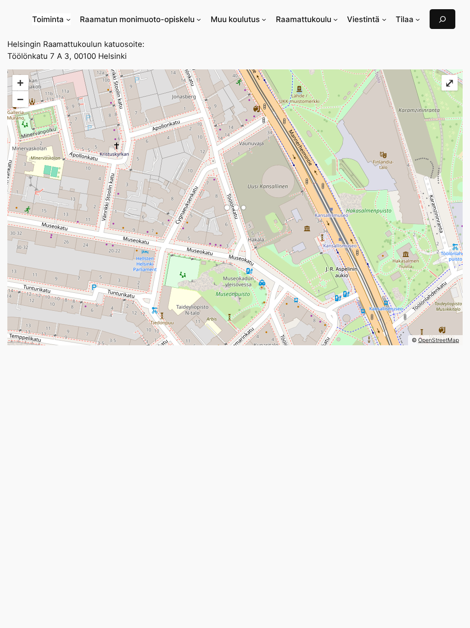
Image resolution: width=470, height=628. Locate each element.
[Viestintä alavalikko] (384, 19)
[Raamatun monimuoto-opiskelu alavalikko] (198, 19)
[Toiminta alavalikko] (68, 19)
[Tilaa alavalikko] (417, 19)
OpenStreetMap (438, 340)
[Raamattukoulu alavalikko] (335, 19)
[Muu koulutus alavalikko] (264, 19)
